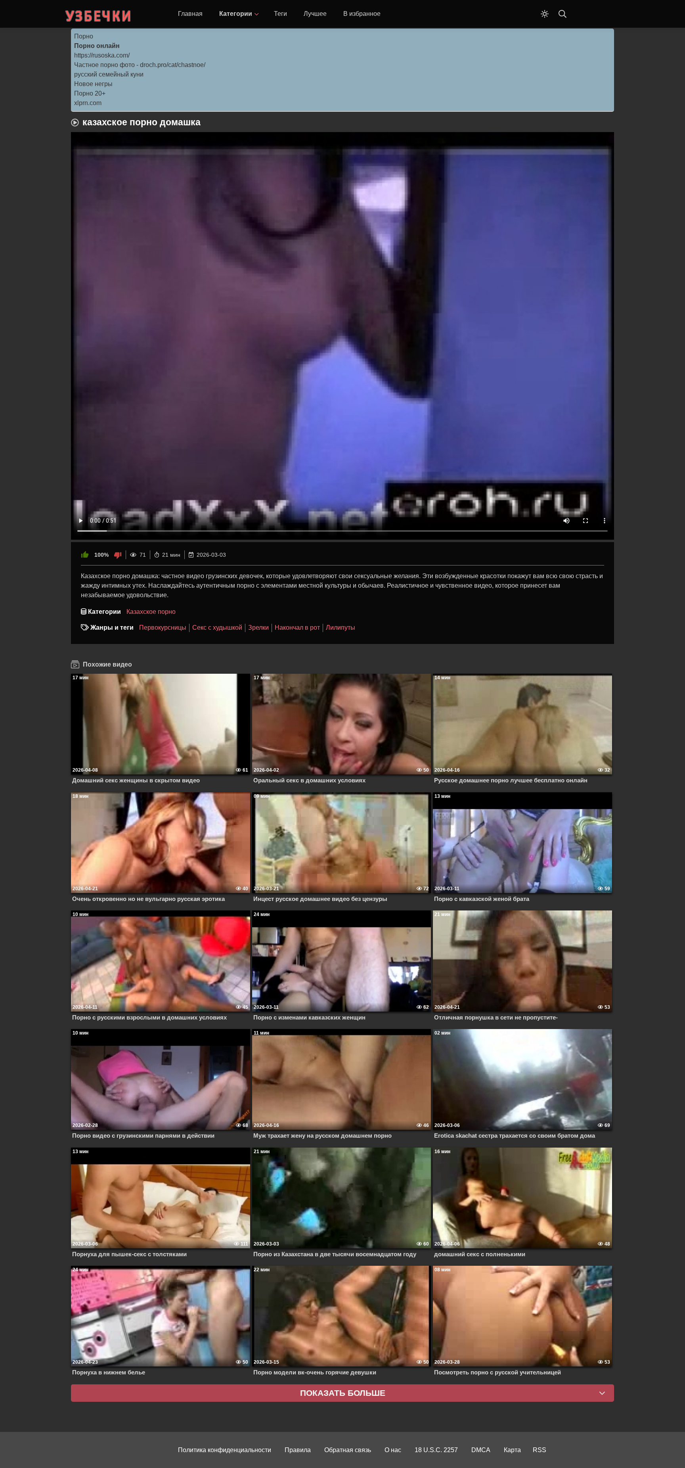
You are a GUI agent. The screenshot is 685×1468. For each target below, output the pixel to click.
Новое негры (93, 83)
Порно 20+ (89, 93)
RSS (539, 1450)
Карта (512, 1450)
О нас (393, 1450)
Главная (190, 13)
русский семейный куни (109, 74)
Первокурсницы (162, 627)
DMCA (480, 1450)
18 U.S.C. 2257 (436, 1450)
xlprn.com (87, 103)
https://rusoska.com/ (102, 55)
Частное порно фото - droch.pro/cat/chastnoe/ (139, 64)
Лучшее (315, 13)
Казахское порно (151, 611)
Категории (235, 13)
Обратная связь (347, 1450)
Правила (298, 1450)
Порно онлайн (97, 45)
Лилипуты (340, 627)
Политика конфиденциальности (224, 1450)
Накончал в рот (297, 627)
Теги (280, 13)
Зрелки (258, 627)
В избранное (362, 13)
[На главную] (98, 14)
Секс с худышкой (217, 627)
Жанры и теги (112, 627)
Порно (83, 36)
